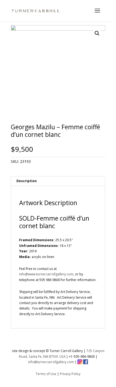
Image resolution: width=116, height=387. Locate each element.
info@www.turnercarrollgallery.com (46, 274)
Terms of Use (46, 374)
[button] (97, 33)
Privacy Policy (70, 374)
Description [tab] (26, 181)
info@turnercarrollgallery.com (51, 362)
